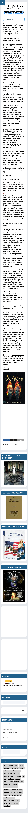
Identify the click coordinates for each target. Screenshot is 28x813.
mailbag (15, 784)
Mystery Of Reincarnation (7, 729)
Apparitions (14, 768)
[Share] (6, 440)
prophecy (6, 798)
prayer (19, 795)
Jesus (5, 781)
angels (21, 765)
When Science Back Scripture (8, 723)
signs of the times (9, 800)
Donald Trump (12, 773)
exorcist (12, 776)
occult (13, 792)
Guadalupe (11, 779)
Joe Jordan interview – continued (9, 726)
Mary (16, 787)
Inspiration (12, 444)
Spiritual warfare (19, 444)
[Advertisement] (14, 423)
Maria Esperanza (8, 787)
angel (16, 765)
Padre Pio (19, 792)
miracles (19, 789)
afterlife (11, 765)
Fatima (19, 776)
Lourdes (16, 781)
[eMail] (21, 440)
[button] (2, 2)
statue (17, 800)
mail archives (7, 784)
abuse (5, 765)
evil (19, 773)
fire (23, 776)
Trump (5, 803)
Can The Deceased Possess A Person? (9, 735)
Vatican (16, 803)
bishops (21, 768)
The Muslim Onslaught (7, 737)
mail (22, 781)
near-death (7, 792)
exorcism (6, 776)
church (12, 771)
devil (5, 773)
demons (18, 771)
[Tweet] (13, 440)
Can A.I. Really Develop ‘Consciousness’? (10, 732)
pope (5, 795)
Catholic (6, 771)
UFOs (10, 803)
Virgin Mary (7, 806)
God (5, 779)
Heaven (17, 779)
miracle (14, 789)
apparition (7, 768)
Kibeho (11, 781)
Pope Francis (12, 795)
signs (12, 798)
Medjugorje (7, 789)
